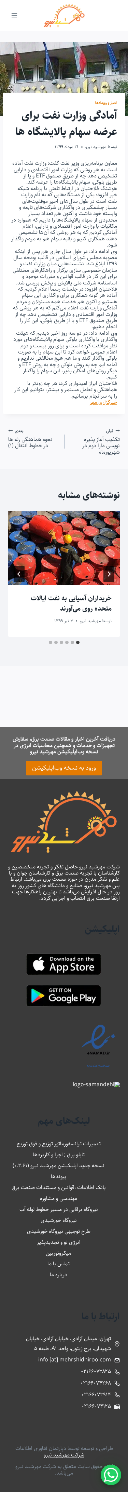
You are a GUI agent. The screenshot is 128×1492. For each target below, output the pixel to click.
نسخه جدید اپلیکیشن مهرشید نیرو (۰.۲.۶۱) (58, 1165)
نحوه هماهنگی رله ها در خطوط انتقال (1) (30, 438)
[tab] (78, 642)
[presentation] (64, 548)
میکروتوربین (58, 1253)
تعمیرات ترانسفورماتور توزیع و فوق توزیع (59, 1144)
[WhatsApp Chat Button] (111, 1475)
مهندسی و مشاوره (58, 1198)
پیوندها (58, 1176)
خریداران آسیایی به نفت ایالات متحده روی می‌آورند (71, 603)
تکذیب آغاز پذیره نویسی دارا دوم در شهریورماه (101, 441)
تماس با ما (58, 1264)
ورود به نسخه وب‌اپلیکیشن (64, 768)
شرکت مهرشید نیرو (64, 1455)
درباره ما (58, 1274)
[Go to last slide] (108, 574)
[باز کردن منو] (14, 15)
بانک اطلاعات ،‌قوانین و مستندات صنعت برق (59, 1187)
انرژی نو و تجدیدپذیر (59, 1242)
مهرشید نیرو (95, 146)
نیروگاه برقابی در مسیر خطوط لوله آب (58, 1209)
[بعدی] (19, 574)
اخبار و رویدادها (106, 103)
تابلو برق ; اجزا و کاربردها (59, 1154)
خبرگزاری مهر (103, 402)
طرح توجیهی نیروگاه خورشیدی (58, 1231)
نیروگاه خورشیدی (59, 1220)
